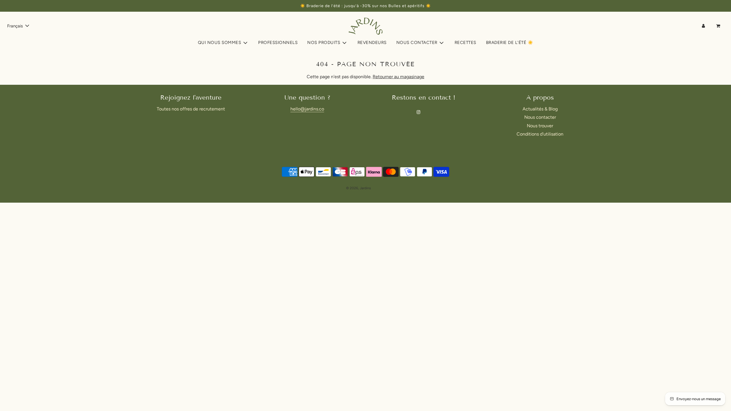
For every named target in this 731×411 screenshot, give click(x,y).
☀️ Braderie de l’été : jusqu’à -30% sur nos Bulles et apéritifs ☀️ (365, 5)
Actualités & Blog (540, 109)
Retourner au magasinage (398, 76)
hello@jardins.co (307, 109)
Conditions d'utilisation (540, 134)
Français (15, 26)
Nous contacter (540, 117)
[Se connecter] (703, 26)
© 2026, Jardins (358, 188)
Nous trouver (540, 125)
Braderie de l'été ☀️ (509, 42)
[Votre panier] (719, 26)
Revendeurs (372, 42)
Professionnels (278, 42)
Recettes (465, 42)
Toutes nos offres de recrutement (191, 109)
